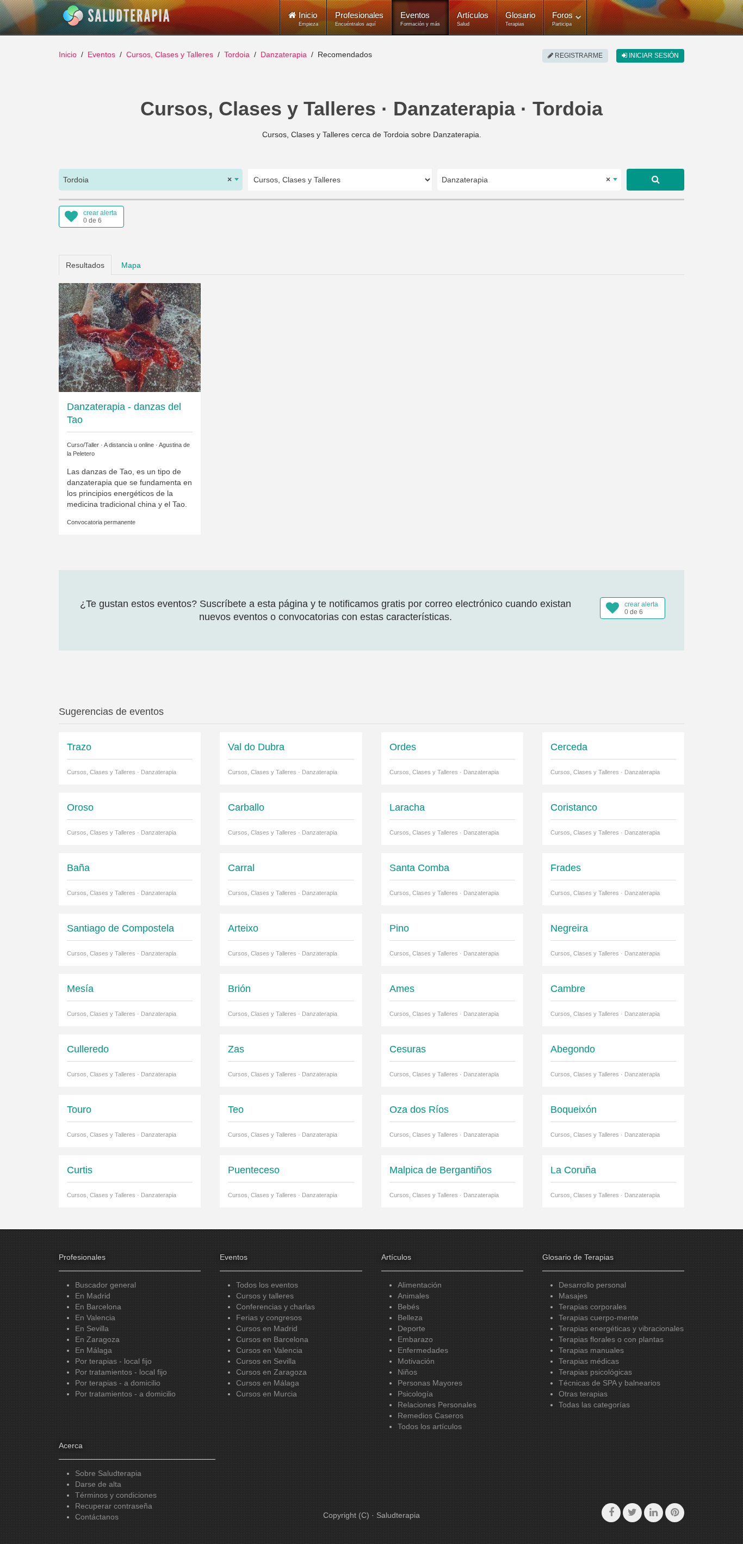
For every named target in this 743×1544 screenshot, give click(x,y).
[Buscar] (655, 180)
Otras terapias (583, 1393)
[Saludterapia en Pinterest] (674, 1512)
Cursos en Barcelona (272, 1339)
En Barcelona (98, 1306)
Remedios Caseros (430, 1415)
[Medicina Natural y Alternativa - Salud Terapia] (116, 16)
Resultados (85, 265)
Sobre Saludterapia (108, 1473)
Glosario (520, 18)
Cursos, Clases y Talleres (169, 54)
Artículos (472, 18)
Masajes (573, 1295)
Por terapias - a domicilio (117, 1382)
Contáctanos (97, 1516)
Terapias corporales (593, 1306)
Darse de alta (98, 1484)
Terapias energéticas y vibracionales (621, 1328)
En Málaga (93, 1350)
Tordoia (237, 54)
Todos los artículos (430, 1426)
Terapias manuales (591, 1350)
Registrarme (578, 55)
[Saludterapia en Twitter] (632, 1512)
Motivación (416, 1361)
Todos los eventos (267, 1284)
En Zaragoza (97, 1339)
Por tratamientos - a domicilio (125, 1393)
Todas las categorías (594, 1404)
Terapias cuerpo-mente (599, 1317)
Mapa (131, 265)
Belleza (410, 1317)
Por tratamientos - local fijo (121, 1372)
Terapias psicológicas (595, 1372)
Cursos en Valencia (269, 1350)
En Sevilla (92, 1328)
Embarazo (415, 1339)
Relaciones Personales (437, 1404)
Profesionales (359, 18)
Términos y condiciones (116, 1495)
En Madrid (92, 1295)
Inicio (68, 54)
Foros (562, 18)
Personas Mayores (430, 1382)
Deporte (411, 1328)
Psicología (415, 1393)
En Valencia (95, 1317)
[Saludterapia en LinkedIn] (653, 1512)
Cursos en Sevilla (266, 1361)
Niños (407, 1372)
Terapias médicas (589, 1361)
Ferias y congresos (269, 1317)
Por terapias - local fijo (113, 1361)
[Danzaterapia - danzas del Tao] (130, 336)
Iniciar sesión (653, 55)
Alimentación (420, 1284)
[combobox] (151, 180)
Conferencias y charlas (275, 1306)
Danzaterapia (284, 54)
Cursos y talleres (265, 1295)
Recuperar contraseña (113, 1506)
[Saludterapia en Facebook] (611, 1512)
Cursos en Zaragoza (271, 1372)
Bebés (408, 1306)
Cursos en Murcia (266, 1393)
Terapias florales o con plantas (611, 1339)
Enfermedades (423, 1350)
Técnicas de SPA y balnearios (609, 1382)
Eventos (420, 18)
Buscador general (105, 1284)
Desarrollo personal (592, 1284)
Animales (413, 1295)
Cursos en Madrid (267, 1328)
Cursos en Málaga (267, 1382)
